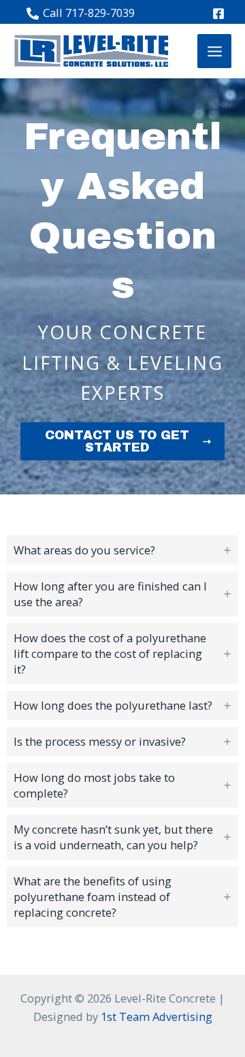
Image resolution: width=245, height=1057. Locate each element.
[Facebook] (218, 13)
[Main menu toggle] (214, 51)
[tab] (122, 550)
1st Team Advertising (156, 1016)
